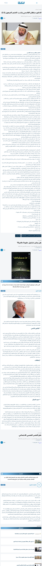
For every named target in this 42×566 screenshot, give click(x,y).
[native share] (2, 18)
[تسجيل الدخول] (6, 2)
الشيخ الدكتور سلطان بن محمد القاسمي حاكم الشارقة (31, 236)
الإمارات (40, 9)
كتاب (38, 240)
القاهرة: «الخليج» (32, 485)
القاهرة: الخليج (38, 291)
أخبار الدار (36, 9)
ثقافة (40, 240)
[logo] (21, 3)
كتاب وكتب (18, 236)
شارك (4, 18)
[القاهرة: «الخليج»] (39, 485)
